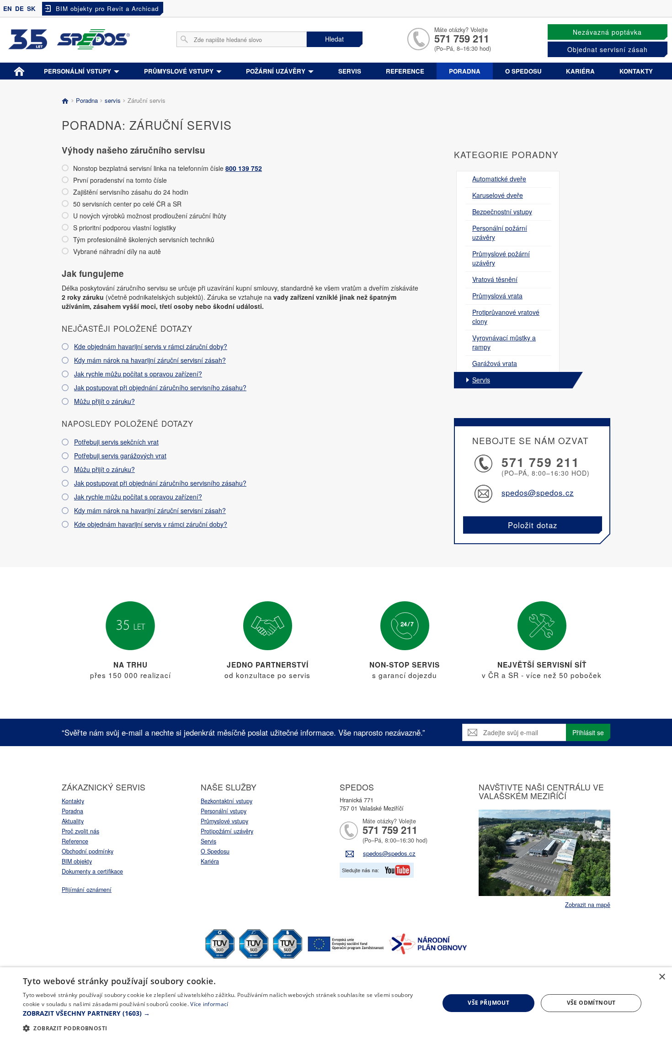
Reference (405, 71)
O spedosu (523, 71)
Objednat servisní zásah (607, 49)
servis (113, 100)
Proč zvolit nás (80, 831)
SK (31, 8)
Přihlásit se (588, 732)
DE (19, 8)
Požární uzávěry (276, 71)
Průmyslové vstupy (179, 71)
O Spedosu (215, 851)
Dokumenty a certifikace (92, 871)
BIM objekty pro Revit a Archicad (107, 8)
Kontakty (636, 71)
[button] (225, 1013)
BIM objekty (77, 861)
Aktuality (73, 821)
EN (7, 8)
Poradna (464, 71)
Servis (349, 71)
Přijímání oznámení (87, 889)
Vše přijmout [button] (488, 1003)
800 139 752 (243, 168)
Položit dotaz (532, 525)
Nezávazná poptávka (607, 32)
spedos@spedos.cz (537, 492)
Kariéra (580, 71)
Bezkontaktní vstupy (226, 801)
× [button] (661, 977)
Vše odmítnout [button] (591, 1003)
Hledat (334, 38)
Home (19, 69)
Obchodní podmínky (87, 851)
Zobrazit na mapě (587, 905)
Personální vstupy (78, 71)
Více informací (209, 1004)
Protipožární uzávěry (227, 831)
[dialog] (336, 1003)
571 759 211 (461, 38)
